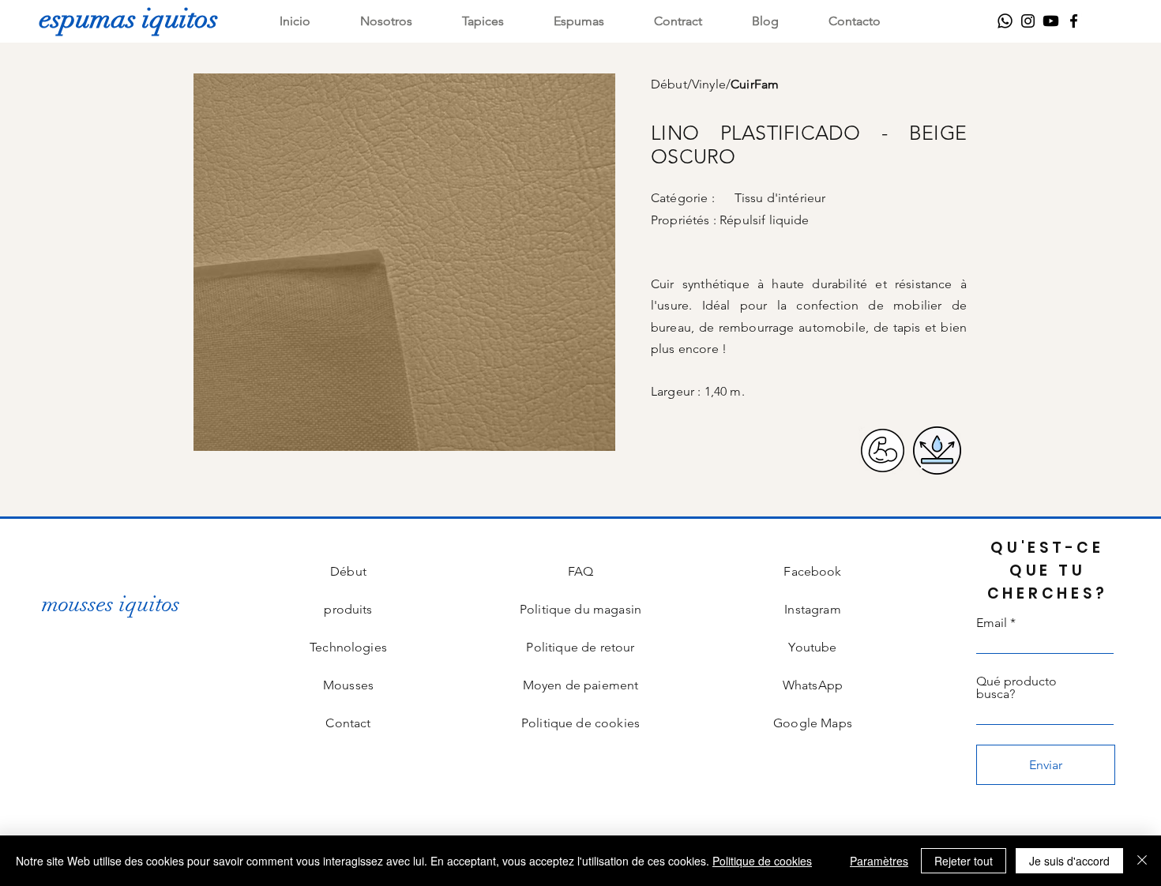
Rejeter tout (963, 861)
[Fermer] (1142, 860)
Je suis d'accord (1069, 861)
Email (991, 623)
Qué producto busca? (1016, 687)
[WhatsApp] (1005, 21)
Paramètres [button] (879, 861)
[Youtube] (1051, 21)
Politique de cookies (762, 861)
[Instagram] (1028, 21)
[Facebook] (1074, 21)
